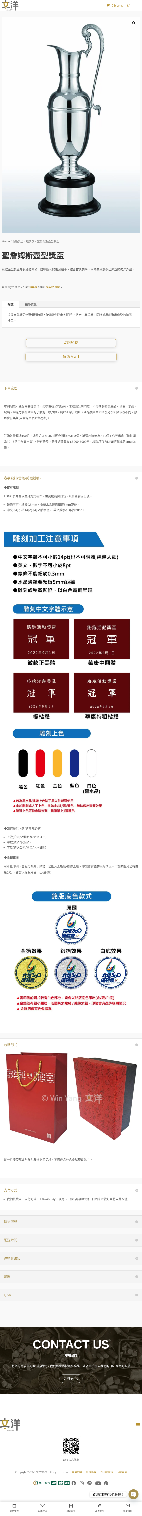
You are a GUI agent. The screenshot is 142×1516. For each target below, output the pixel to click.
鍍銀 (57, 287)
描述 (10, 304)
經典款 (30, 241)
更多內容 (71, 1378)
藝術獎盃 (17, 241)
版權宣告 (122, 1472)
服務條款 (91, 1472)
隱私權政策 (106, 1472)
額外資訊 (31, 304)
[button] (134, 23)
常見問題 (77, 1472)
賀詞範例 (71, 342)
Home (6, 241)
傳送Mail (71, 356)
